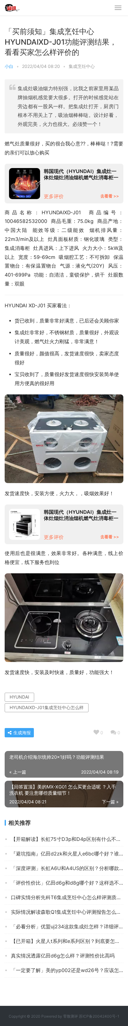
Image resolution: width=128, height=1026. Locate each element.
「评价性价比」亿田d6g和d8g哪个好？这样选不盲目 (67, 883)
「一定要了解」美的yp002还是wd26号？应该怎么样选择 (67, 970)
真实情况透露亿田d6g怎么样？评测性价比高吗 (63, 956)
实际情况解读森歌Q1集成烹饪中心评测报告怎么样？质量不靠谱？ (67, 912)
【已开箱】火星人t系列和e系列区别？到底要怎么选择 (67, 941)
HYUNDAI (19, 697)
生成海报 (21, 732)
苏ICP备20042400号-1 (99, 1016)
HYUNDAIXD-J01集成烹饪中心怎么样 (47, 707)
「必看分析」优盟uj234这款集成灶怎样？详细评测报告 (67, 926)
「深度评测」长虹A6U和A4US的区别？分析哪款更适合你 (67, 868)
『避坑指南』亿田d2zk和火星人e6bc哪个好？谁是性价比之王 (67, 854)
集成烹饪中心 (82, 66)
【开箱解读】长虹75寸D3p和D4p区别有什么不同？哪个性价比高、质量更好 (67, 839)
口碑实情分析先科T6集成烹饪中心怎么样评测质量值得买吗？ (67, 897)
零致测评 (70, 1016)
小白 (9, 66)
